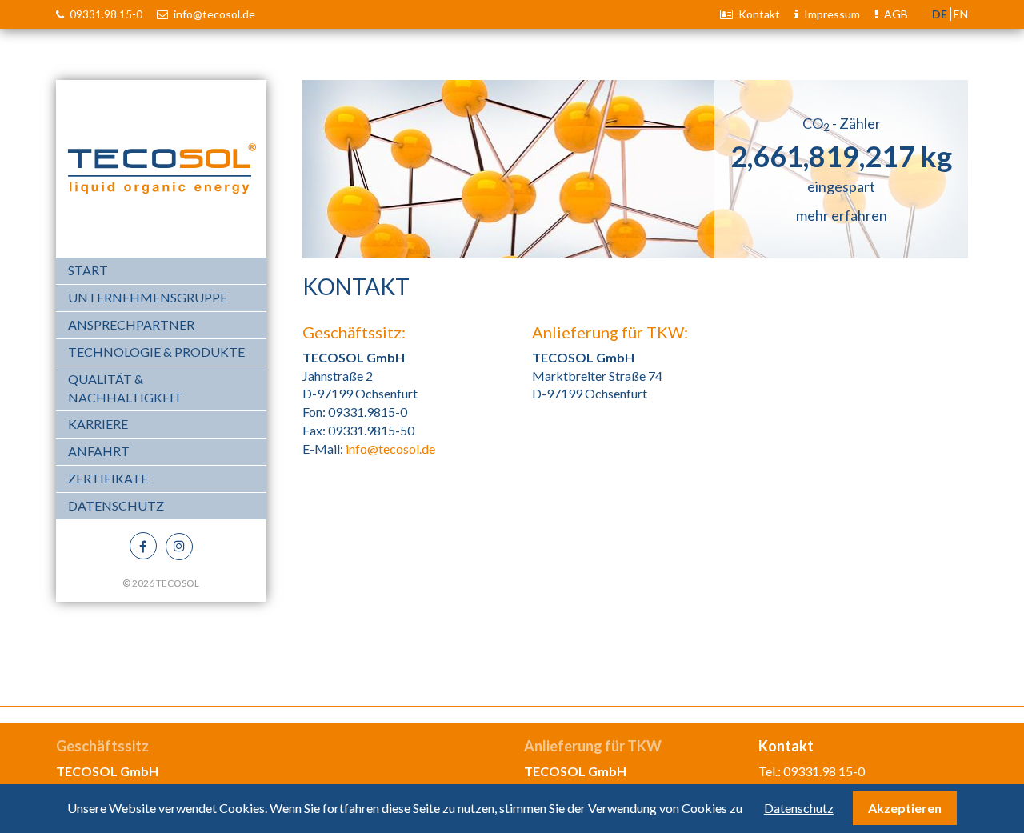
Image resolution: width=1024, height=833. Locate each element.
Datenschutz (116, 505)
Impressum (831, 14)
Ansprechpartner (131, 324)
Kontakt (758, 14)
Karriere (98, 423)
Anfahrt (99, 451)
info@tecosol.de (213, 14)
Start (88, 270)
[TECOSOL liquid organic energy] (161, 166)
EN (961, 14)
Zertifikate (108, 478)
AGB (895, 14)
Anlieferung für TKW (593, 746)
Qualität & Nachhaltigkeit (125, 388)
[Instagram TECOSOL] (179, 546)
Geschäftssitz (102, 746)
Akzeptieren (905, 807)
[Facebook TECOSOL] (143, 545)
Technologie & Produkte (156, 351)
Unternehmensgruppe (147, 297)
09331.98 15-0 (104, 14)
